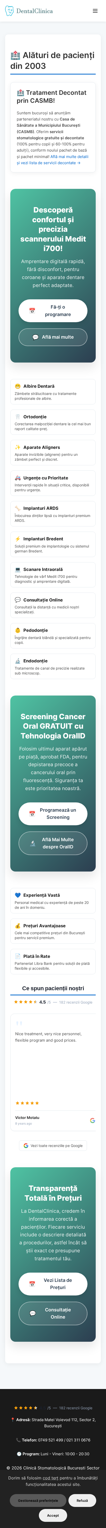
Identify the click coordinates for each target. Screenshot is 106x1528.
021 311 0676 (78, 1440)
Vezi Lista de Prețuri (50, 1283)
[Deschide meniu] (95, 10)
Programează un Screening (52, 813)
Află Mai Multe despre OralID (51, 843)
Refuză (82, 1500)
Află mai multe (53, 337)
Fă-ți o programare (50, 310)
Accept (53, 1515)
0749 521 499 (50, 1440)
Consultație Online (50, 1313)
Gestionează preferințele (38, 1500)
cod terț (50, 1477)
